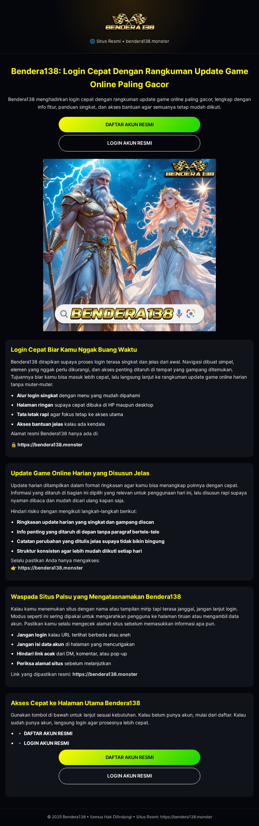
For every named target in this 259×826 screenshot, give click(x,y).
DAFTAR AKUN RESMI (130, 124)
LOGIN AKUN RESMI (129, 143)
